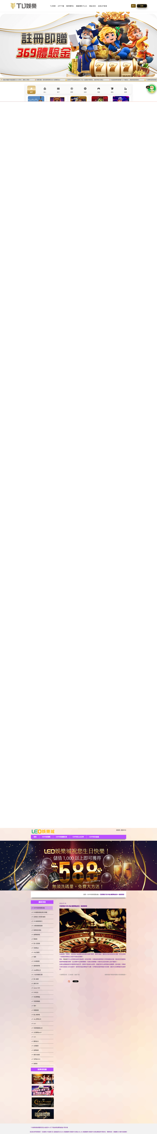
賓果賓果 (36, 1010)
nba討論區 (37, 952)
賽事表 (35, 939)
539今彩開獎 (46, 837)
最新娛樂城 (37, 965)
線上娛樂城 (37, 1014)
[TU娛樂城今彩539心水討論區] (43, 1114)
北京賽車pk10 (37, 1032)
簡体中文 (123, 830)
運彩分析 (36, 983)
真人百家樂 (37, 943)
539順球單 (37, 961)
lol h (35, 1023)
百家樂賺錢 (37, 1001)
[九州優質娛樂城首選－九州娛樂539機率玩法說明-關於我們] (43, 831)
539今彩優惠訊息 (61, 837)
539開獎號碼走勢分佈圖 (40, 912)
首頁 (35, 837)
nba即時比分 (37, 970)
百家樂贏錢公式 (38, 1028)
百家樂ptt (36, 948)
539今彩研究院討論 (92, 894)
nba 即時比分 (37, 1019)
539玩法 (36, 992)
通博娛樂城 (37, 934)
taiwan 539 (37, 988)
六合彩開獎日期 (38, 974)
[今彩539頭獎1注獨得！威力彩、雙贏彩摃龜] (43, 1079)
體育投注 (36, 1041)
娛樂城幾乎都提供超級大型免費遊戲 (115, 974)
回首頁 (118, 830)
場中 (35, 1005)
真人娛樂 (36, 979)
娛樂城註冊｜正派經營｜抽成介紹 (70, 974)
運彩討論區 (37, 1054)
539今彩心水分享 (78, 837)
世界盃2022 (37, 1059)
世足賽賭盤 (37, 997)
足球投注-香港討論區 (39, 917)
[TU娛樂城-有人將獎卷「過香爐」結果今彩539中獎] (43, 1102)
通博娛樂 (36, 1050)
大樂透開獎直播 (38, 925)
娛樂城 (35, 1063)
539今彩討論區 (94, 837)
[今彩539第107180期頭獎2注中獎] (43, 1091)
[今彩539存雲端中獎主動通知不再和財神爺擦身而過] (78, 865)
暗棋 (35, 957)
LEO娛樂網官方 (38, 921)
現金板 (65, 959)
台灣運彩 (36, 1045)
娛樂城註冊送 (37, 930)
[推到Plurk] (69, 981)
